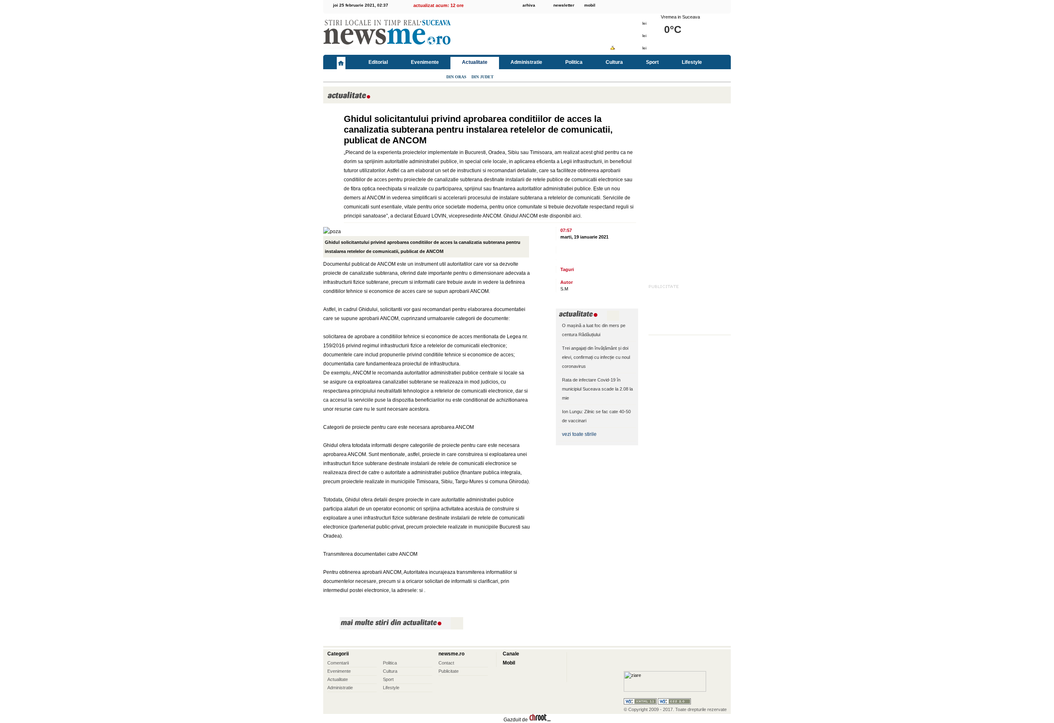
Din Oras (456, 77)
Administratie (526, 62)
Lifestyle (692, 62)
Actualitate (474, 62)
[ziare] (665, 690)
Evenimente (425, 62)
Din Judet (482, 77)
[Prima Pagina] (341, 62)
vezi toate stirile (579, 434)
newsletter (563, 5)
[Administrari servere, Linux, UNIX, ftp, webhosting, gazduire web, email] (540, 720)
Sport (652, 62)
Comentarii (338, 662)
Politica (574, 62)
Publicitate (448, 671)
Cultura (614, 62)
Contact (446, 662)
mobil (589, 5)
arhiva (528, 5)
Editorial (378, 62)
